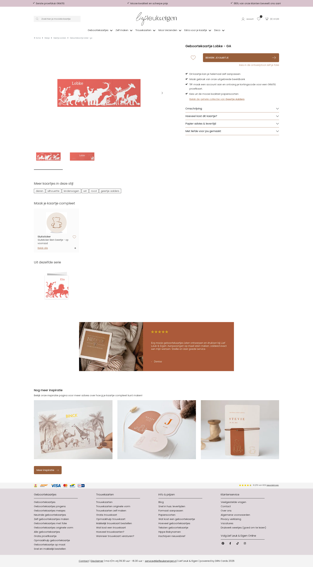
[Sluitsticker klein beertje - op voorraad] (56, 222)
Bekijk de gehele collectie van (217, 99)
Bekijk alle (43, 248)
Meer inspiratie (45, 470)
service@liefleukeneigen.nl (161, 561)
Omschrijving (193, 108)
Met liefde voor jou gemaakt (203, 131)
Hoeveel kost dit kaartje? (201, 116)
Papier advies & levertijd (200, 123)
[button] (248, 19)
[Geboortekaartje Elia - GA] (56, 287)
